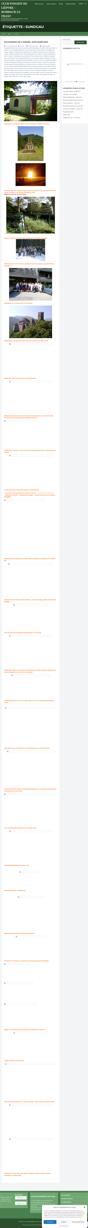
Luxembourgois (8, 64)
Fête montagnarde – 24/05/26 (72, 97)
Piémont (17, 68)
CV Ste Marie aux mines (19, 56)
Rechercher (66, 39)
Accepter (50, 1222)
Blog (61, 4)
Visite (24, 76)
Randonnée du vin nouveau (48, 68)
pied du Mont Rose (9, 68)
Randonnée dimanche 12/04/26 (73, 100)
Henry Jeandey (35, 58)
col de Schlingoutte (28, 54)
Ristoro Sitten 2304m (12, 70)
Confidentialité (66, 1202)
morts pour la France (31, 64)
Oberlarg (12, 66)
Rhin (5, 70)
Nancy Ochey (49, 64)
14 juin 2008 (52, 48)
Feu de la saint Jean (37, 56)
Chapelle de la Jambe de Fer (40, 52)
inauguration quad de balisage (24, 60)
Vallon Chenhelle (13, 76)
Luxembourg (51, 62)
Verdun (21, 76)
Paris (29, 66)
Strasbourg (7, 74)
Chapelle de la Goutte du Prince (23, 52)
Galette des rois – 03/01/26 (71, 117)
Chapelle (11, 52)
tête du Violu (19, 74)
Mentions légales (67, 1198)
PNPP (81, 4)
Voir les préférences (78, 1222)
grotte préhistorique (24, 58)
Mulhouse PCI (41, 64)
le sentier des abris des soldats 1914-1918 (15, 62)
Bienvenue (39, 4)
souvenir (42, 72)
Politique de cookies (63, 1225)
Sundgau (12, 74)
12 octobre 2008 (43, 48)
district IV (28, 56)
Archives (18, 1195)
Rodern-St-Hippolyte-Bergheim (38, 70)
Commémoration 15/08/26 (71, 91)
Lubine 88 (45, 62)
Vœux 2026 (66, 114)
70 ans (10, 50)
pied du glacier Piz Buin (49, 66)
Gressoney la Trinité (13, 58)
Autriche (27, 50)
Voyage (29, 76)
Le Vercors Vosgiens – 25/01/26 (72, 109)
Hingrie (42, 58)
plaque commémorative (26, 68)
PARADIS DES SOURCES (21, 66)
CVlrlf (22, 46)
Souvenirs (35, 46)
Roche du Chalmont (23, 70)
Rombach (50, 70)
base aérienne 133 (35, 50)
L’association (51, 4)
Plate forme (37, 68)
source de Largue (34, 72)
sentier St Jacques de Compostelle (19, 72)
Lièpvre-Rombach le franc (34, 62)
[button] (84, 1207)
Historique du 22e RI (49, 58)
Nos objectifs (65, 1195)
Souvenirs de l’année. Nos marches (26, 42)
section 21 (6, 72)
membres (15, 64)
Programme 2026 (68, 112)
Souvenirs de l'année (51, 72)
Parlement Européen (37, 66)
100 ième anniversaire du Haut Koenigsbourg (26, 48)
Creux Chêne (38, 54)
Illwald (6, 60)
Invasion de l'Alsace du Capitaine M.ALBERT (45, 60)
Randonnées (71, 4)
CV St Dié (9, 56)
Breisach (42, 50)
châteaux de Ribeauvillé (16, 54)
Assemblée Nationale (18, 50)
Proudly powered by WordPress (32, 1225)
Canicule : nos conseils (70, 94)
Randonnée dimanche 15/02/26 (73, 106)
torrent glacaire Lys (28, 74)
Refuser (63, 1222)
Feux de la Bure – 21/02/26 (71, 103)
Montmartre (22, 64)
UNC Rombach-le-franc (46, 74)
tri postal (36, 74)
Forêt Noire (46, 56)
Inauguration (11, 60)
